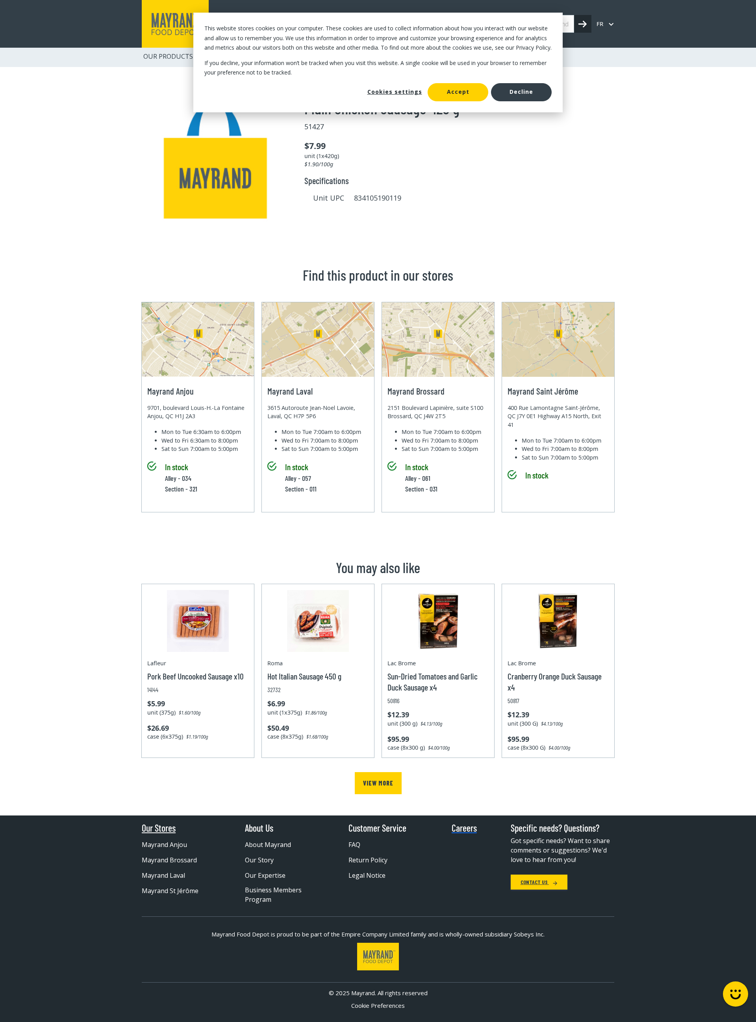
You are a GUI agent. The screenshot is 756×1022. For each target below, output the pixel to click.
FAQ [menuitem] (354, 844)
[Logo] (378, 956)
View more (378, 783)
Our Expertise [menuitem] (265, 875)
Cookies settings (394, 91)
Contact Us (535, 882)
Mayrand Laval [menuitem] (163, 875)
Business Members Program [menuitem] (273, 895)
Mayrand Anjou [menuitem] (164, 844)
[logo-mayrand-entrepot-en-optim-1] (175, 24)
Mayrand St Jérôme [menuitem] (170, 890)
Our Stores (159, 828)
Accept (458, 91)
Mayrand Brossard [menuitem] (169, 860)
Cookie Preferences (378, 1005)
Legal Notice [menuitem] (366, 875)
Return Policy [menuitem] (367, 860)
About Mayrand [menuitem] (268, 844)
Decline (521, 91)
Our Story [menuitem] (259, 860)
